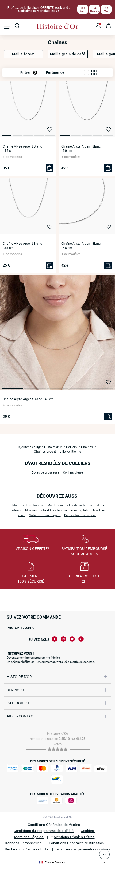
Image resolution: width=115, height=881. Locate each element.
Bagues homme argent (80, 515)
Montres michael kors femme (46, 510)
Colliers (71, 447)
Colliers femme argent (44, 515)
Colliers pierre (73, 472)
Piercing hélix (80, 510)
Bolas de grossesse (45, 472)
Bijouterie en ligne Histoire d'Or (40, 447)
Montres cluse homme (28, 505)
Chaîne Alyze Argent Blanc (22, 149)
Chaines (87, 447)
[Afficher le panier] (108, 27)
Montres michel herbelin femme (70, 505)
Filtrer (28, 72)
